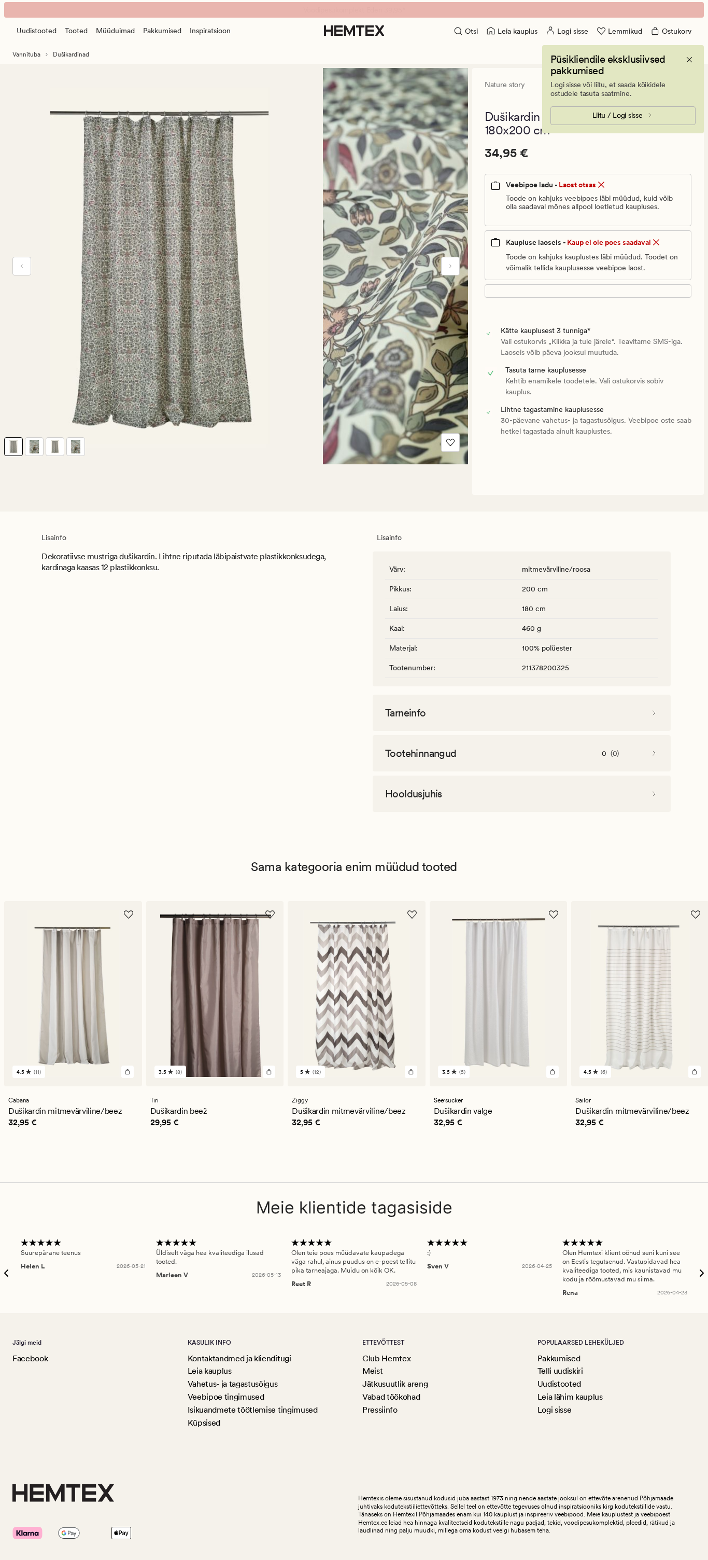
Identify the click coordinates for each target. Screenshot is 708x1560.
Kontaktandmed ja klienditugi (239, 1358)
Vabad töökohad (391, 1397)
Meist (372, 1371)
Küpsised (204, 1423)
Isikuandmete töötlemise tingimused (253, 1410)
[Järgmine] (450, 266)
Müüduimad (115, 30)
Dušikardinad (71, 54)
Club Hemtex (386, 1358)
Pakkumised (162, 30)
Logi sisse (554, 1410)
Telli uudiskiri (560, 1371)
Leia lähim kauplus (570, 1397)
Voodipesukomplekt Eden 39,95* (354, 9)
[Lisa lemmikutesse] (450, 442)
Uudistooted (36, 30)
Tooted (76, 30)
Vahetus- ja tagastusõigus (233, 1384)
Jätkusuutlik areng (395, 1384)
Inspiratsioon (210, 30)
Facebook (30, 1358)
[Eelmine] (21, 266)
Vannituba (26, 54)
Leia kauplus (210, 1371)
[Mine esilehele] (354, 30)
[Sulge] (689, 59)
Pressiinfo (380, 1410)
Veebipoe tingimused (226, 1397)
